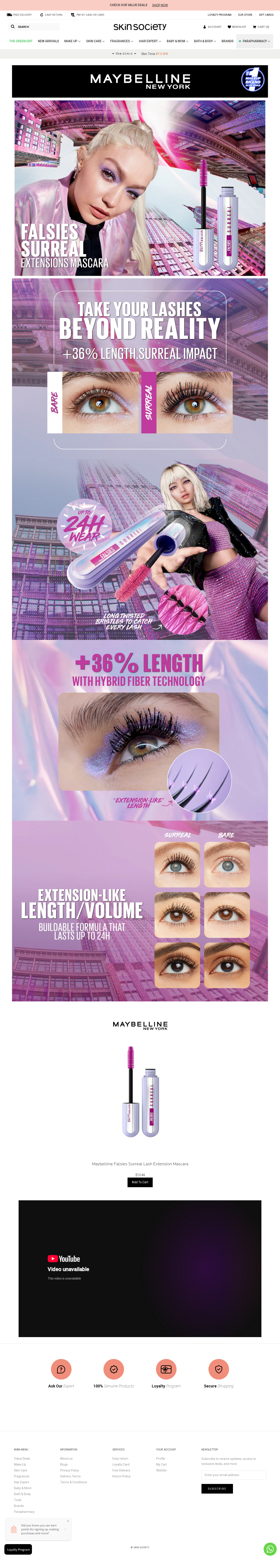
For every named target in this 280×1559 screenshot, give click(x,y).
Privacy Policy (69, 1470)
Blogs (64, 1464)
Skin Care (20, 1470)
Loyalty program (219, 14)
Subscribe (217, 1488)
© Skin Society (140, 1547)
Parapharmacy (24, 1511)
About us (66, 1458)
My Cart (161, 1464)
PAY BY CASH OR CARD (90, 14)
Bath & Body (22, 1494)
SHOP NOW (160, 5)
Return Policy (121, 1476)
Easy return (120, 1458)
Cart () (263, 26)
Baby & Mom (23, 1488)
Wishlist (161, 1470)
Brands (19, 1506)
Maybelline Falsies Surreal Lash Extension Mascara (140, 1164)
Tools (17, 1500)
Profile (160, 1458)
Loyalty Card (121, 1464)
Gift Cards (266, 14)
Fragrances (22, 1476)
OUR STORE (245, 14)
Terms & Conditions (73, 1482)
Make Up (20, 1464)
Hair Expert (21, 1482)
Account (215, 26)
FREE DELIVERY (22, 14)
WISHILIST (239, 26)
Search (23, 26)
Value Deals (22, 1458)
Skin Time (154, 54)
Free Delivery (121, 1470)
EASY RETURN (53, 14)
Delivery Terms (70, 1476)
